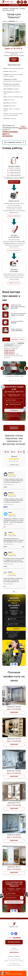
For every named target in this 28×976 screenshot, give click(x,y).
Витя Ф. (10, 572)
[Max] (15, 664)
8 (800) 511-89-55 (15, 170)
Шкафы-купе (14, 8)
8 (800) (14, 938)
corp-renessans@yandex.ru (14, 945)
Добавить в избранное (14, 956)
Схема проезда (14, 952)
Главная (5, 8)
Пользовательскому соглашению (13, 416)
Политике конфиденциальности (13, 415)
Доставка (15, 339)
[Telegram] (12, 664)
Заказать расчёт (14, 59)
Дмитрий (10, 492)
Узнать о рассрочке (14, 250)
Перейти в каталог (14, 283)
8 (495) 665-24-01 (14, 173)
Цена (5, 339)
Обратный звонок (14, 942)
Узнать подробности (23, 127)
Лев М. (10, 512)
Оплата (21, 339)
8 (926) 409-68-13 (15, 175)
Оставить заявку (14, 181)
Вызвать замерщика (14, 216)
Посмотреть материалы (14, 428)
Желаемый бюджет (15, 404)
